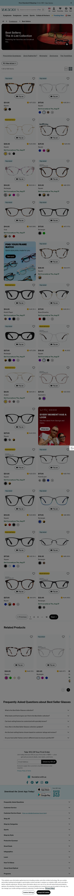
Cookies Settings (28, 892)
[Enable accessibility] (71, 448)
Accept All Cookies (44, 892)
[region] (37, 886)
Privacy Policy (50, 888)
